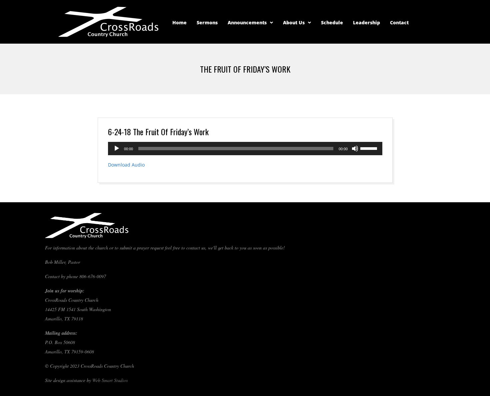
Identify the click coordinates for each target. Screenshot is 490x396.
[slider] (369, 148)
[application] (245, 148)
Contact (399, 22)
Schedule (332, 22)
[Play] (116, 148)
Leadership (366, 22)
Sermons (207, 22)
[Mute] (355, 148)
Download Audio (126, 165)
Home (179, 22)
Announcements (247, 22)
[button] (250, 22)
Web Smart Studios (110, 380)
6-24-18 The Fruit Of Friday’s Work (158, 132)
